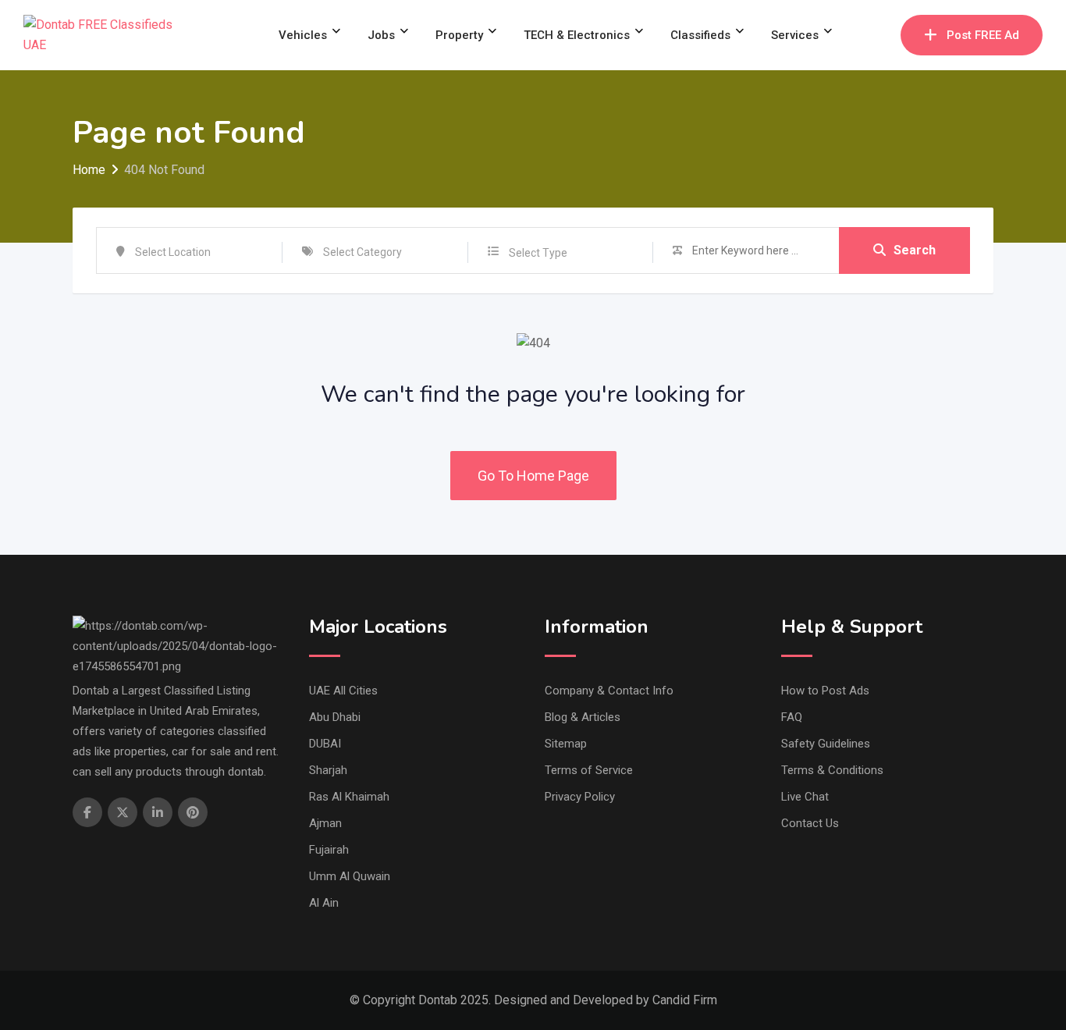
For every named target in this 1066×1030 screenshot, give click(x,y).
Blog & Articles (582, 717)
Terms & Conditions (832, 770)
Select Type (538, 253)
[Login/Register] (881, 35)
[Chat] (855, 35)
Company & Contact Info (609, 691)
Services (795, 35)
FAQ (791, 717)
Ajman (325, 823)
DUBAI (325, 744)
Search (915, 250)
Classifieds (700, 35)
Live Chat (805, 797)
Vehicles (303, 35)
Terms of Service (589, 770)
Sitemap (566, 744)
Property (459, 35)
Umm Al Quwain (349, 876)
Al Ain (324, 903)
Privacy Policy (580, 797)
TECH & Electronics (577, 35)
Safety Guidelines (825, 744)
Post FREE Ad (983, 35)
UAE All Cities (343, 691)
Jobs (381, 35)
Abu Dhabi (335, 717)
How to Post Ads (825, 691)
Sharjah (328, 770)
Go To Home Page (533, 475)
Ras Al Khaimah (349, 797)
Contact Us (810, 823)
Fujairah (329, 850)
